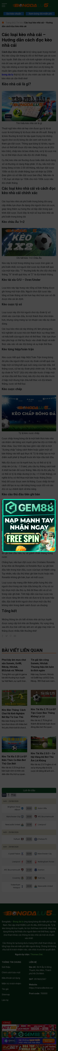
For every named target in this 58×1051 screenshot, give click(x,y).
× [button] (51, 503)
